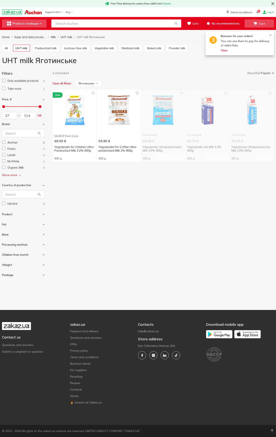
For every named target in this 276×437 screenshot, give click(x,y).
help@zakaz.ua (148, 331)
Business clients (80, 363)
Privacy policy (79, 350)
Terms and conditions (84, 357)
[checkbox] (3, 80)
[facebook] (142, 355)
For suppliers (78, 370)
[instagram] (153, 355)
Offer (73, 344)
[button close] (273, 3)
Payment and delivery (84, 331)
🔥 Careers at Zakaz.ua (86, 402)
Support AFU (52, 12)
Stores (74, 396)
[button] (239, 12)
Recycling (76, 376)
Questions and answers (18, 345)
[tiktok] (176, 355)
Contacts (76, 389)
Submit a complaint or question (22, 351)
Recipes (75, 383)
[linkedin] (165, 355)
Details (167, 3)
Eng (68, 12)
